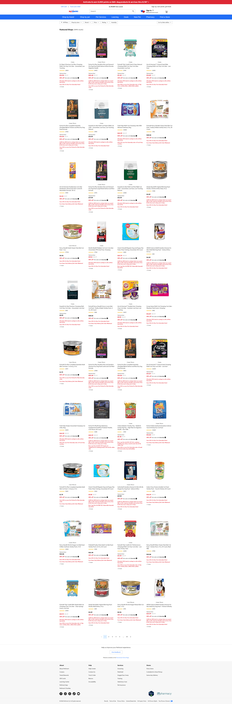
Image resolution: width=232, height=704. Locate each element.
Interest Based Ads (131, 701)
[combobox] (112, 11)
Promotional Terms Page (122, 657)
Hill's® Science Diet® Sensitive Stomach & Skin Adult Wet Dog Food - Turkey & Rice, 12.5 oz (158, 249)
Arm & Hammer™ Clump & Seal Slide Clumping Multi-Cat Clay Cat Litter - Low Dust (158, 66)
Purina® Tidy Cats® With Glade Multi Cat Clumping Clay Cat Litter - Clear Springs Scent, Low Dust (72, 606)
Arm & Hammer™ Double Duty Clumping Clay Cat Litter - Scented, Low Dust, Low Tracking (129, 308)
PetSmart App (64, 685)
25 (127, 636)
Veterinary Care (122, 682)
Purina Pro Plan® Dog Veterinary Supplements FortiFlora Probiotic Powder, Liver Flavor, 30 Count (100, 427)
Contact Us (92, 672)
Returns (91, 678)
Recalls (106, 701)
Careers (62, 672)
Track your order (75, 6)
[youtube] (78, 693)
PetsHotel (120, 672)
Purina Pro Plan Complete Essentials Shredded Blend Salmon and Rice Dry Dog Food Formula (130, 366)
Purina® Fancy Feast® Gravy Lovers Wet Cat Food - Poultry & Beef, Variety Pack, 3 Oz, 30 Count (101, 308)
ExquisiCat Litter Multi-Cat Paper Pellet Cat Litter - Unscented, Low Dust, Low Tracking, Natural (101, 127)
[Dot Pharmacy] (164, 694)
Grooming (120, 668)
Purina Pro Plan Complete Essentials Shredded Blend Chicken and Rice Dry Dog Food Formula (72, 127)
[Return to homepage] (73, 11)
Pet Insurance (122, 685)
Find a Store (149, 668)
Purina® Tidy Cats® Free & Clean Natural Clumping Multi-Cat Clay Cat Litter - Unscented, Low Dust (130, 66)
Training (120, 678)
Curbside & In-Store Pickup (154, 672)
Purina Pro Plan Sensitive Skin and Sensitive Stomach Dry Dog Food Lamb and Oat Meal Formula (101, 366)
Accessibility (92, 682)
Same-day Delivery (152, 675)
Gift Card (64, 6)
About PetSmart (64, 668)
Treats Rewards (64, 675)
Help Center (92, 668)
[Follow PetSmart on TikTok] (74, 693)
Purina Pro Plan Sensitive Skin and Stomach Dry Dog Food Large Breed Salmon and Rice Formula (101, 188)
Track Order (92, 675)
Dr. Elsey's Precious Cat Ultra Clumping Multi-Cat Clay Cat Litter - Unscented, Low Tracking (72, 66)
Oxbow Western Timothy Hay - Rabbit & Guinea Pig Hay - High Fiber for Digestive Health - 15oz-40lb (129, 427)
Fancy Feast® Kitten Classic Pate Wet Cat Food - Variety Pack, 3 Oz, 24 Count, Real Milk (158, 546)
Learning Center (64, 682)
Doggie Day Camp (123, 675)
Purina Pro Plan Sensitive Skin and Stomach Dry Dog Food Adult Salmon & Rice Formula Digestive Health (101, 66)
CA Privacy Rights (152, 701)
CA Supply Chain (141, 701)
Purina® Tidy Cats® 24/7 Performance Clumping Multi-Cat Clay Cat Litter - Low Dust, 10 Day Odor (130, 546)
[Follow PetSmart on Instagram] (65, 693)
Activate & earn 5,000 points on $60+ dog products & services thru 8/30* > (116, 2)
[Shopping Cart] (168, 12)
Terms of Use (112, 701)
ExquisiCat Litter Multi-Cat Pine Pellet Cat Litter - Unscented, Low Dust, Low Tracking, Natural (130, 188)
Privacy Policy (121, 701)
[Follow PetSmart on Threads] (69, 693)
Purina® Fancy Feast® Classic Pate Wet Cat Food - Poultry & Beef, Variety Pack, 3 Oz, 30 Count (159, 127)
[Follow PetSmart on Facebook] (61, 693)
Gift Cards (63, 678)
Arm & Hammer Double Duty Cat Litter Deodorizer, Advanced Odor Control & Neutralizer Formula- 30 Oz (71, 188)
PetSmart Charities (65, 688)
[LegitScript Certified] (151, 694)
